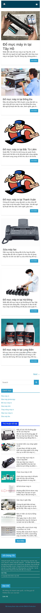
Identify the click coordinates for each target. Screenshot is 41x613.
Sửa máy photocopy (8, 399)
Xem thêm (20, 541)
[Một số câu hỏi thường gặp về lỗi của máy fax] (8, 429)
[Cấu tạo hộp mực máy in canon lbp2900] (8, 457)
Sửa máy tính (5, 406)
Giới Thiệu (4, 573)
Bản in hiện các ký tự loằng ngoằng (26, 515)
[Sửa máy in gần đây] (8, 499)
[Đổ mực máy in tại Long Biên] (20, 320)
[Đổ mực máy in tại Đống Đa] (20, 70)
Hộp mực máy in (7, 413)
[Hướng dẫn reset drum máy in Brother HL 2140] (8, 526)
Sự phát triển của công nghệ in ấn (27, 445)
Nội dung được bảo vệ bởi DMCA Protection (20, 606)
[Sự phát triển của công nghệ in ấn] (8, 443)
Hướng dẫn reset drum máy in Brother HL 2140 (27, 528)
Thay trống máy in (7, 409)
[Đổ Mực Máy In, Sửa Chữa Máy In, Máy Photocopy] (4, 4)
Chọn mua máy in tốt (24, 472)
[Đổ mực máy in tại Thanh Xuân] (20, 170)
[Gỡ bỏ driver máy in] (8, 485)
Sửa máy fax (9, 249)
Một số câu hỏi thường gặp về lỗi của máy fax (26, 431)
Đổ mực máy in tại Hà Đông (17, 299)
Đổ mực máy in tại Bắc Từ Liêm (20, 149)
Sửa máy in (5, 396)
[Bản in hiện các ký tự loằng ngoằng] (8, 513)
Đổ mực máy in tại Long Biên (18, 349)
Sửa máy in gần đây (24, 500)
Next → (36, 374)
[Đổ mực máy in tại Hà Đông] (20, 270)
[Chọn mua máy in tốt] (8, 471)
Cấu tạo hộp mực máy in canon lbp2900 (25, 459)
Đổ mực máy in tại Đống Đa (17, 99)
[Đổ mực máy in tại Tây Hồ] (20, 12)
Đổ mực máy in (6, 403)
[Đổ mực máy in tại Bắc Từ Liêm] (20, 120)
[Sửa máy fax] (20, 220)
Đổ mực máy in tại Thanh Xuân (19, 199)
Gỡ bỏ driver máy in (24, 486)
